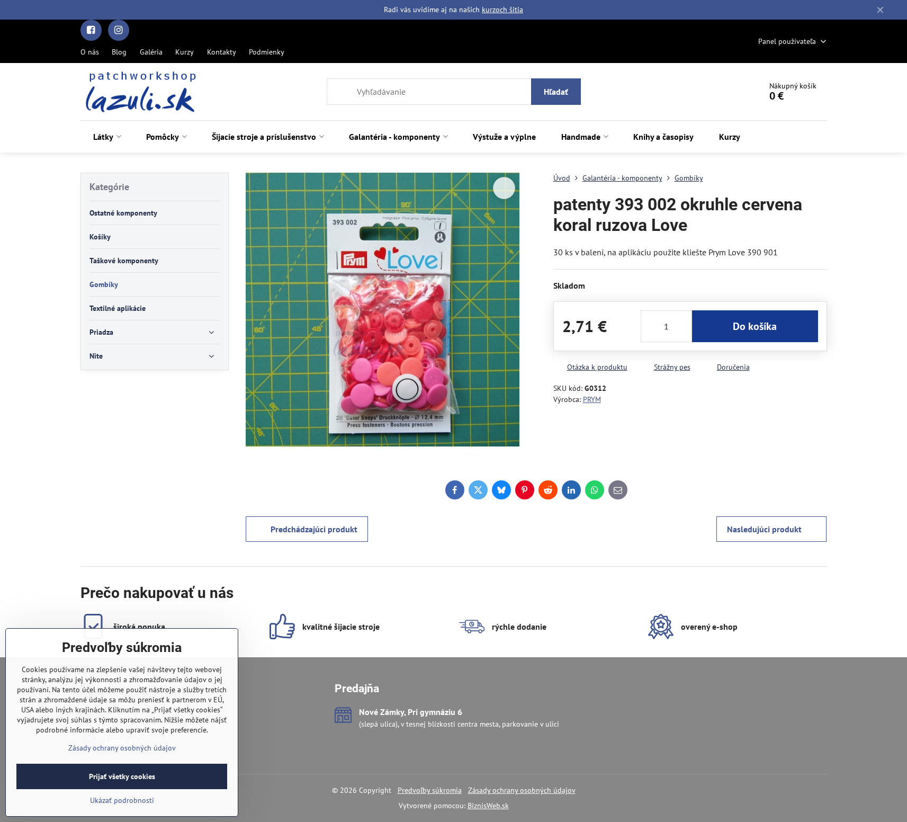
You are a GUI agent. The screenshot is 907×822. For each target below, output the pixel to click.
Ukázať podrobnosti (122, 800)
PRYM (592, 399)
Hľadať (556, 91)
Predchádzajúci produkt (314, 529)
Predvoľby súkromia (430, 790)
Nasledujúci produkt (764, 529)
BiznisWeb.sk (488, 805)
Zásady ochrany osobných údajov (522, 790)
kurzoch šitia (502, 9)
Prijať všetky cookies (122, 776)
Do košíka (755, 326)
